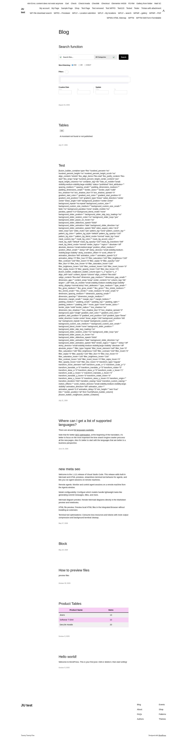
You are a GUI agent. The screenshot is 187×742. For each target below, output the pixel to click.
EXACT (88, 65)
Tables (64, 125)
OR (81, 65)
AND (74, 65)
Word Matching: (65, 65)
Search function (71, 47)
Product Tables (70, 604)
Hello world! (68, 657)
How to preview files (74, 570)
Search (123, 57)
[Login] (163, 10)
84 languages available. (84, 430)
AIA (62, 131)
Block (63, 544)
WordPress (162, 735)
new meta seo (69, 469)
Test (62, 165)
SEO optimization (82, 435)
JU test (26, 705)
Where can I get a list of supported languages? (85, 423)
